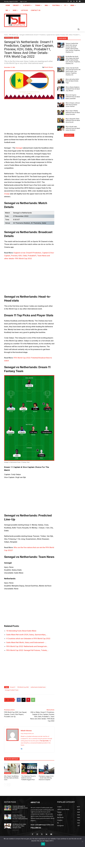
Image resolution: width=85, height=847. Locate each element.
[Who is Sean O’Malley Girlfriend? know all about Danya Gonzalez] (60, 112)
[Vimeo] (77, 1)
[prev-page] (5, 784)
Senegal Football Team (11, 690)
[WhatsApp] (33, 700)
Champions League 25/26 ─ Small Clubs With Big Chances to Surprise (46, 777)
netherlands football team (38, 687)
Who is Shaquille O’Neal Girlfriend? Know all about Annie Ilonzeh (73, 120)
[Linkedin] (21, 748)
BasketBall (7, 773)
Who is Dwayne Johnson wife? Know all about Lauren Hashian (73, 104)
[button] (78, 29)
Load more (68, 135)
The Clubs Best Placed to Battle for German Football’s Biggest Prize (28, 777)
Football (16, 37)
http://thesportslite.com (27, 733)
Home (6, 35)
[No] (82, 841)
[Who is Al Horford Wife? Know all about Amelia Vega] (60, 80)
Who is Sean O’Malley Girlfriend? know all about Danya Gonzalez (73, 112)
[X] (74, 1)
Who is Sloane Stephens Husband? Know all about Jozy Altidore (73, 88)
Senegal (19, 148)
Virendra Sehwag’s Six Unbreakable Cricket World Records (20, 807)
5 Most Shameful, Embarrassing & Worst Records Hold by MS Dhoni (20, 816)
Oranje (6, 194)
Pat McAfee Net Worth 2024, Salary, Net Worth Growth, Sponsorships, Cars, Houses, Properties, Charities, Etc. (73, 60)
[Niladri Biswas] (12, 739)
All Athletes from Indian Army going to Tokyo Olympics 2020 (19, 826)
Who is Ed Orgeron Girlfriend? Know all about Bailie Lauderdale (73, 96)
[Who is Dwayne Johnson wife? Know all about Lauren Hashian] (60, 104)
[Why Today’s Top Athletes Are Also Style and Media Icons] (12, 768)
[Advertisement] (29, 117)
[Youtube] (79, 1)
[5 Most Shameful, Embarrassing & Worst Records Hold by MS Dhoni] (7, 816)
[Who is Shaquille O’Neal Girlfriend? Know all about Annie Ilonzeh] (60, 120)
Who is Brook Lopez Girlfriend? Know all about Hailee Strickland (73, 128)
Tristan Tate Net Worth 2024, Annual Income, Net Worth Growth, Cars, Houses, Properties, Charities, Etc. (73, 71)
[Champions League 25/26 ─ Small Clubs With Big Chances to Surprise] (46, 768)
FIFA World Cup (13, 35)
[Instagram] (71, 1)
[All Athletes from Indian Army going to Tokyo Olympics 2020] (7, 825)
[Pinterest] (28, 700)
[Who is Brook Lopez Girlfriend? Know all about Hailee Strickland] (60, 128)
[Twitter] (42, 834)
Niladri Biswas (48, 67)
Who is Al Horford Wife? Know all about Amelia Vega (72, 81)
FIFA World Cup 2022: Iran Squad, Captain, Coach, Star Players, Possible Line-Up (15, 714)
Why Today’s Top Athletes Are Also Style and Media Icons (11, 777)
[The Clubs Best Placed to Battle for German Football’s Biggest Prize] (29, 768)
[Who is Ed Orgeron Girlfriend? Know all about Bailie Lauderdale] (60, 96)
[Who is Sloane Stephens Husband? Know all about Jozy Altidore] (60, 88)
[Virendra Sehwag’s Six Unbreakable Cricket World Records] (7, 807)
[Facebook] (68, 1)
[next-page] (8, 784)
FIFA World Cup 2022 (23, 687)
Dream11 (12, 687)
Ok (43, 844)
